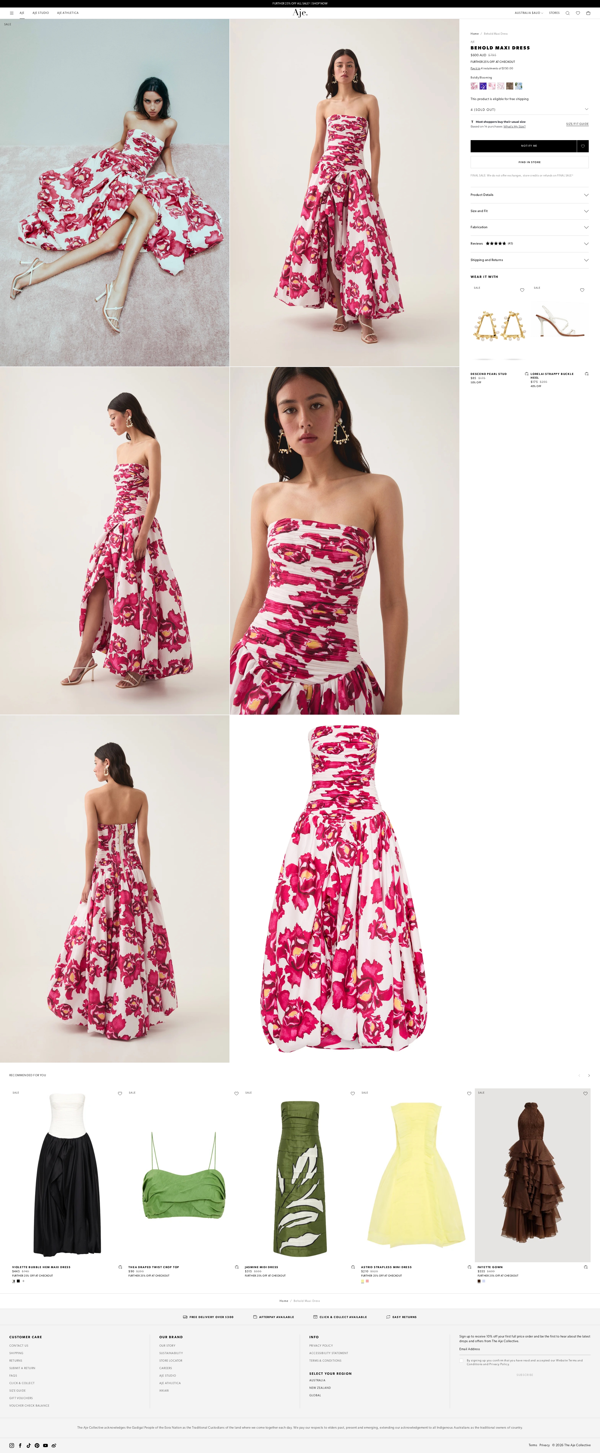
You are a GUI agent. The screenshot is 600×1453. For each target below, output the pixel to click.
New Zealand (320, 1388)
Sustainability (171, 1353)
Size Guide (17, 1391)
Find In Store (530, 162)
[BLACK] (18, 1281)
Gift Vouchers (21, 1398)
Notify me (529, 146)
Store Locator (171, 1361)
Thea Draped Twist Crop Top (153, 1267)
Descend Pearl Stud (489, 374)
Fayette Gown (490, 1267)
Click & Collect (22, 1383)
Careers (165, 1368)
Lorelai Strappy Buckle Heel (552, 375)
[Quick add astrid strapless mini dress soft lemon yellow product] (470, 1267)
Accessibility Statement (329, 1353)
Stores (554, 13)
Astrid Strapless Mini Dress (386, 1267)
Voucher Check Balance (29, 1405)
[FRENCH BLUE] (483, 1281)
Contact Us (18, 1346)
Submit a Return (22, 1368)
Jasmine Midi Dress (261, 1267)
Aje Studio (167, 1376)
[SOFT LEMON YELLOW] (362, 1281)
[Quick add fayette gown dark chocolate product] (586, 1267)
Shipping (16, 1353)
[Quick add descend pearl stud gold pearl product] (527, 374)
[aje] (300, 13)
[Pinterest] (37, 1445)
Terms (533, 1445)
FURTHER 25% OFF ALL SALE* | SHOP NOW (300, 3)
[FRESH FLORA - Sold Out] (500, 86)
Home (475, 34)
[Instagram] (11, 1445)
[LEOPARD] (509, 86)
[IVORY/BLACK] (13, 1281)
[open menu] (11, 13)
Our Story (167, 1346)
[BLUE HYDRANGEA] (518, 86)
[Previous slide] (579, 1075)
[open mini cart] (588, 13)
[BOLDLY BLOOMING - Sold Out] (474, 86)
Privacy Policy (321, 1346)
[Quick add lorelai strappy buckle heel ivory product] (587, 374)
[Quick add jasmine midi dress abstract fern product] (353, 1267)
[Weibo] (54, 1445)
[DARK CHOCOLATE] (479, 1281)
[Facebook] (20, 1445)
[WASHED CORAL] (367, 1281)
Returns (15, 1361)
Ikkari (164, 1391)
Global (315, 1395)
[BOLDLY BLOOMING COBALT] (483, 86)
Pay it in (475, 68)
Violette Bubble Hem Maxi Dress (41, 1267)
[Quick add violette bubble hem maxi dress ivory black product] (120, 1267)
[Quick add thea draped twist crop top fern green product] (237, 1267)
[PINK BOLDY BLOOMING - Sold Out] (491, 86)
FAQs (13, 1376)
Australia (317, 1380)
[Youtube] (45, 1445)
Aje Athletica (170, 1383)
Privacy (545, 1445)
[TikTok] (28, 1445)
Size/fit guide (577, 124)
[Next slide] (589, 1075)
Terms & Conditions (325, 1361)
